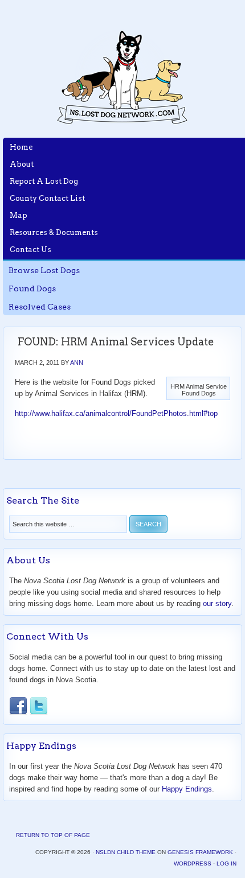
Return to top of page (53, 835)
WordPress (192, 863)
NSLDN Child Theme (126, 852)
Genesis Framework (200, 852)
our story (217, 603)
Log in (226, 863)
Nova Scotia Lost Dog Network (122, 76)
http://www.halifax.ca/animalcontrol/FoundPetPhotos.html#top (116, 413)
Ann (76, 362)
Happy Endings (187, 789)
